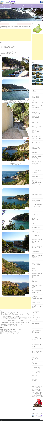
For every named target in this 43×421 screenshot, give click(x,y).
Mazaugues (33, 280)
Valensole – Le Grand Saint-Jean (36, 371)
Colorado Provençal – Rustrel (36, 148)
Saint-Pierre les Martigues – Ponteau (37, 351)
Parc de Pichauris (34, 303)
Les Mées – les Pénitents (35, 257)
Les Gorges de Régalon (35, 252)
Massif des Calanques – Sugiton (36, 277)
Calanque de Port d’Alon (35, 123)
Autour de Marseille (4, 5)
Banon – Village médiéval (35, 97)
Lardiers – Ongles (34, 224)
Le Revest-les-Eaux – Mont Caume (36, 235)
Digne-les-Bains (34, 155)
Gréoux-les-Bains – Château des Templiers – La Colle (36, 188)
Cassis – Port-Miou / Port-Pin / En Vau (37, 138)
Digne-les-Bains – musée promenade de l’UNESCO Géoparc (37, 157)
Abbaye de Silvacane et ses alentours (37, 90)
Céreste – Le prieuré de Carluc (36, 142)
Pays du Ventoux (9, 7)
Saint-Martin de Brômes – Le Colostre (37, 347)
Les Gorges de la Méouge (35, 251)
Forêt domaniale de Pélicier (35, 172)
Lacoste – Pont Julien (35, 219)
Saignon (33, 333)
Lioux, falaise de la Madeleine (36, 264)
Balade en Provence (7, 420)
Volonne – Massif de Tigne (35, 379)
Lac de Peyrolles (34, 218)
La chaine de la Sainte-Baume (36, 200)
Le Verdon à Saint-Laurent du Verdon (37, 246)
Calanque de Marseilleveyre (35, 122)
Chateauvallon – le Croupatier (36, 147)
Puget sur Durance (34, 319)
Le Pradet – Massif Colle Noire (36, 232)
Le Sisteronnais (15, 7)
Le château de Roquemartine (36, 227)
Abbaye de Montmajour (35, 88)
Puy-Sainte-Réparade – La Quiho (36, 320)
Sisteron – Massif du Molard (36, 367)
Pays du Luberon (21, 5)
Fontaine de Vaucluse (35, 164)
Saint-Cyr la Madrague (35, 337)
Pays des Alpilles (3, 7)
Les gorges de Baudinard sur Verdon (37, 250)
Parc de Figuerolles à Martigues (36, 302)
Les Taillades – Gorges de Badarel (36, 263)
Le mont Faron (34, 230)
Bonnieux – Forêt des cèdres (36, 112)
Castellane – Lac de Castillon (36, 139)
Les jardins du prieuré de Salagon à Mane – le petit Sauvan (37, 256)
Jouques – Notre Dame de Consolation (37, 195)
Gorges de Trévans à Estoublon (36, 179)
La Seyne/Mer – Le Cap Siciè (36, 214)
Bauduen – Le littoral (35, 108)
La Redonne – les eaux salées (36, 206)
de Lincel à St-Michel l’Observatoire (36, 153)
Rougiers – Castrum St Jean (35, 332)
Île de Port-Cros (34, 191)
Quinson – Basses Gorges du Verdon (37, 322)
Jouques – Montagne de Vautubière (37, 194)
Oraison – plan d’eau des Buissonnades (35, 297)
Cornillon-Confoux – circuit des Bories (37, 149)
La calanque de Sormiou (35, 199)
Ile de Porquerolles (34, 190)
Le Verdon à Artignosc (35, 243)
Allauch (33, 92)
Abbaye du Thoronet (35, 91)
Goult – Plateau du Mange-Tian (36, 184)
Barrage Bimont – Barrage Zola (36, 98)
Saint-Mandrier (34, 346)
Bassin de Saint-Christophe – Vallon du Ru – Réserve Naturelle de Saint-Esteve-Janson (37, 103)
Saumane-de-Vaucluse (35, 357)
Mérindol (33, 284)
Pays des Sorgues (22, 7)
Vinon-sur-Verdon (34, 376)
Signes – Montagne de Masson (36, 360)
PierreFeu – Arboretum (35, 308)
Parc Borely (33, 301)
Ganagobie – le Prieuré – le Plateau (36, 173)
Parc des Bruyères (34, 305)
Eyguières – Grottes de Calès (36, 163)
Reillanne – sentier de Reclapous (36, 323)
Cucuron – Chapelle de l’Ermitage (36, 151)
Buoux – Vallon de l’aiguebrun (36, 117)
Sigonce (33, 362)
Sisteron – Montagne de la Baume (36, 368)
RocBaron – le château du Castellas (37, 329)
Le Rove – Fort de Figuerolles (36, 236)
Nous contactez (24, 420)
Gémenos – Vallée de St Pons (36, 176)
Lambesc (33, 223)
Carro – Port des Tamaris (35, 133)
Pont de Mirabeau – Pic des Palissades (37, 313)
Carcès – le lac (34, 130)
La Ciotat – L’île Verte (35, 201)
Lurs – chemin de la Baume (35, 265)
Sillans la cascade (34, 363)
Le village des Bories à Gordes (36, 247)
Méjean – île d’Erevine (35, 281)
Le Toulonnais (27, 5)
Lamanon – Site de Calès (35, 222)
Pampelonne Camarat (35, 299)
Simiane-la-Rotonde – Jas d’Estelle (36, 364)
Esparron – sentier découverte (36, 158)
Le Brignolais (39, 5)
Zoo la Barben (34, 380)
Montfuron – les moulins (35, 287)
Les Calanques (34, 248)
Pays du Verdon (14, 5)
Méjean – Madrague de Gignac (36, 282)
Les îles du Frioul (34, 254)
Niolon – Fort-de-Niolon (35, 292)
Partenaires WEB (28, 420)
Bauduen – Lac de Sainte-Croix (36, 107)
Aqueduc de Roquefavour (35, 96)
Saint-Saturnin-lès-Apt (35, 352)
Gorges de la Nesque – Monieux (36, 177)
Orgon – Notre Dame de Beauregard (37, 298)
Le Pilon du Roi (34, 231)
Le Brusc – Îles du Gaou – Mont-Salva (37, 226)
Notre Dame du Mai (34, 295)
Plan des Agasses (34, 312)
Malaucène (33, 267)
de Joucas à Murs (34, 152)
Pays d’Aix (9, 5)
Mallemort (33, 268)
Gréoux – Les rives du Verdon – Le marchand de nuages (36, 186)
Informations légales (33, 420)
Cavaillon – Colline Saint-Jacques (36, 141)
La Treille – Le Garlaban (35, 215)
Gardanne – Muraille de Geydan (36, 175)
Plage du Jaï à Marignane (35, 311)
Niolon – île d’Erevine (35, 293)
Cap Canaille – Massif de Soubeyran (37, 127)
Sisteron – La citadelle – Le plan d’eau (37, 366)
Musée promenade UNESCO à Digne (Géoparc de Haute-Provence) (37, 291)
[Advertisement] (15, 35)
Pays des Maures (33, 5)
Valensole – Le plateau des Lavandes (37, 372)
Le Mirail (33, 228)
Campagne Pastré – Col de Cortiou (36, 126)
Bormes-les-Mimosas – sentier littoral (37, 113)
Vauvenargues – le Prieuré (35, 375)
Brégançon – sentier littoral (35, 116)
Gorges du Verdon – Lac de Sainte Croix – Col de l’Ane (36, 181)
